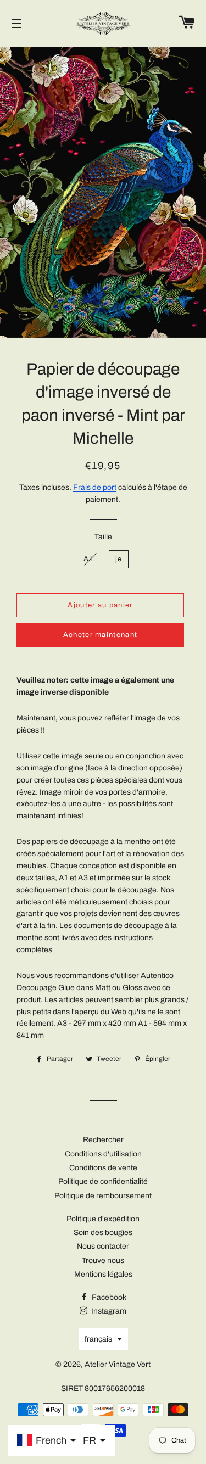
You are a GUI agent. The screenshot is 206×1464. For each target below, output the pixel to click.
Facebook (108, 1297)
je (119, 559)
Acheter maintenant (100, 635)
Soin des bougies (103, 1232)
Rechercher (103, 1140)
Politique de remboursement (103, 1196)
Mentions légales (103, 1274)
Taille (103, 537)
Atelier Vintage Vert (118, 1364)
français (98, 1339)
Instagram (108, 1311)
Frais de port (94, 487)
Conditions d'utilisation (103, 1154)
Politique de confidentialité (103, 1181)
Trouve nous (103, 1260)
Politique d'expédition (103, 1219)
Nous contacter (103, 1246)
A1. (90, 559)
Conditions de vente (103, 1168)
